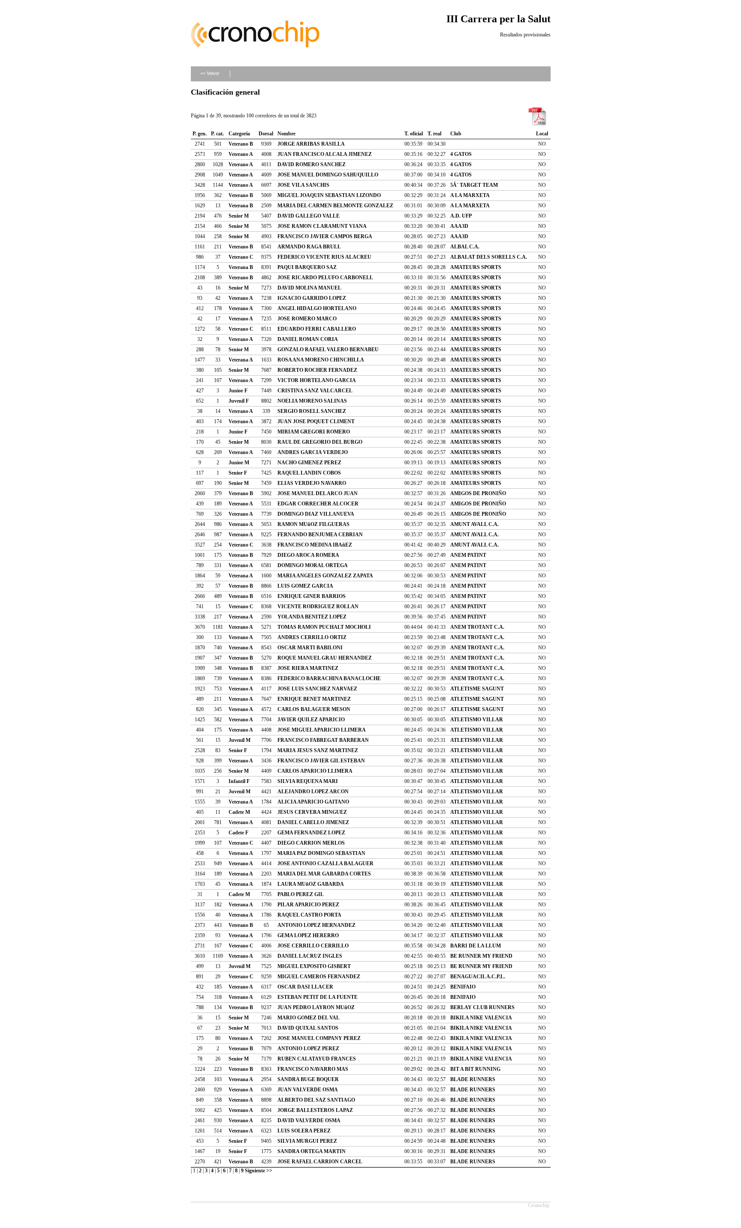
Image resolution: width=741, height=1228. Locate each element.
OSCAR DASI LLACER (305, 987)
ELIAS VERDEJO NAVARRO (311, 483)
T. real (434, 134)
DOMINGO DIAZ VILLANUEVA (315, 514)
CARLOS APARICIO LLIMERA (314, 771)
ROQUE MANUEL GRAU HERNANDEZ (324, 658)
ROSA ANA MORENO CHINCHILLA (320, 360)
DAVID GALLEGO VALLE (308, 216)
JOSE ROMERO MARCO (307, 319)
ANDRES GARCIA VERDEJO (312, 452)
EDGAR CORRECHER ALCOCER (317, 504)
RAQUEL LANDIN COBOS (309, 473)
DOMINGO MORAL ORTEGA (312, 565)
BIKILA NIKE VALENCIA (481, 1018)
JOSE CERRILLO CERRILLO (313, 946)
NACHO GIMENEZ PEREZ (309, 463)
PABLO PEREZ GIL (300, 894)
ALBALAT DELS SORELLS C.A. (488, 257)
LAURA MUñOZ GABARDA (310, 884)
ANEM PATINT (468, 555)
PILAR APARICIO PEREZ (308, 905)
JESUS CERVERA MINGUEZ (312, 812)
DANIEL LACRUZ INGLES (309, 956)
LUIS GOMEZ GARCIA (305, 586)
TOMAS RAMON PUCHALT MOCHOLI (324, 627)
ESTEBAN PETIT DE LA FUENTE (317, 997)
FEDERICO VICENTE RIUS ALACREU (324, 257)
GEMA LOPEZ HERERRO (308, 935)
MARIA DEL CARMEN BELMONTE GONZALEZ (335, 206)
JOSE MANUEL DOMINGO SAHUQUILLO (327, 175)
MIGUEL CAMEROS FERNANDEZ (318, 977)
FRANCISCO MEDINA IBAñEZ (314, 545)
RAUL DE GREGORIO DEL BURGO (319, 442)
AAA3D (459, 226)
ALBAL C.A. (464, 247)
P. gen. (200, 134)
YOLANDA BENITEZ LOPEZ (311, 617)
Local (542, 134)
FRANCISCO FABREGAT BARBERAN (323, 740)
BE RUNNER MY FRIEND (481, 956)
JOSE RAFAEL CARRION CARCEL (319, 1162)
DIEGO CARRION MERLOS (311, 843)
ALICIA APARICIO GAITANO (313, 802)
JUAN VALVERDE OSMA (307, 1090)
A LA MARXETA (470, 195)
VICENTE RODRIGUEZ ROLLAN (317, 607)
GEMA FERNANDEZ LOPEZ (311, 833)
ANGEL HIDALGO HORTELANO (316, 308)
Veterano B (241, 144)
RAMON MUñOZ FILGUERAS (313, 524)
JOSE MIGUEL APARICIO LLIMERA (321, 730)
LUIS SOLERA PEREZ (304, 1131)
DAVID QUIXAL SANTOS (307, 1028)
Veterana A (241, 360)
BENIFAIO (463, 987)
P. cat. (217, 134)
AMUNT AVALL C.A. (474, 524)
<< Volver (210, 73)
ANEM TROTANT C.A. (477, 627)
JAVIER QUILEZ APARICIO (311, 720)
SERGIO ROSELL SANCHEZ (311, 411)
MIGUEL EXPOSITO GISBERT (314, 966)
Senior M (239, 216)
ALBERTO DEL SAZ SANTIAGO (316, 1100)
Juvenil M (239, 740)
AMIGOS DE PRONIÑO (478, 493)
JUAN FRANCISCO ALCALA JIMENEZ (324, 154)
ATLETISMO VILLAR (476, 720)
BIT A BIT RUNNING (475, 1069)
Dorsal (266, 134)
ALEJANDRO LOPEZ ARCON (313, 792)
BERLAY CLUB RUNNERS (482, 1007)
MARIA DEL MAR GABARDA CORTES (324, 874)
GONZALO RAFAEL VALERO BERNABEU (328, 350)
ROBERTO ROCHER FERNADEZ (317, 370)
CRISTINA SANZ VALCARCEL (314, 391)
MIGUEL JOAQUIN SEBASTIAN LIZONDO (329, 195)
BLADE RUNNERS (472, 1079)
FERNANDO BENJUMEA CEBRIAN (320, 535)
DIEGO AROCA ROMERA (308, 555)
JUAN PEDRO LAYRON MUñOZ (316, 1007)
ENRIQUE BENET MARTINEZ (314, 699)
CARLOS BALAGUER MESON (313, 709)
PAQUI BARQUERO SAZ (307, 267)
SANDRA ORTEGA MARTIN (311, 1151)
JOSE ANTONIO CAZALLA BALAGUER (325, 863)
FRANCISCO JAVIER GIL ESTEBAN (321, 761)
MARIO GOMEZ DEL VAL (308, 1018)
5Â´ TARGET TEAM (474, 185)
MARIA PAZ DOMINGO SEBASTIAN (321, 853)
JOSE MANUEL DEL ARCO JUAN (317, 493)
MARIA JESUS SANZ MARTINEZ (317, 750)
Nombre (286, 134)
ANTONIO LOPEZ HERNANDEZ (316, 925)
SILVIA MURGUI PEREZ (307, 1141)
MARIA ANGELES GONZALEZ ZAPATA (325, 576)
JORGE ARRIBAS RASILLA (311, 144)
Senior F (238, 473)
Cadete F (238, 833)
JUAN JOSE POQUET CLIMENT (316, 421)
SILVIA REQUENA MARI (307, 781)
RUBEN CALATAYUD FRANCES (316, 1059)
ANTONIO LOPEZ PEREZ (308, 1049)
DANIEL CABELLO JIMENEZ (313, 822)
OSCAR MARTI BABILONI (310, 648)
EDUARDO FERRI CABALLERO (316, 329)
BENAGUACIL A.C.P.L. (477, 977)
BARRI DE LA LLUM (475, 946)
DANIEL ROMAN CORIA (307, 339)
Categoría (239, 134)
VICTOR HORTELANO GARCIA (316, 380)
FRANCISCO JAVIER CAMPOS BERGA (324, 236)
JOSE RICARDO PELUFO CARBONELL (325, 278)
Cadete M (239, 812)
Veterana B (241, 206)
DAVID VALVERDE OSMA (308, 1120)
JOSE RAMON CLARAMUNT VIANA (322, 226)
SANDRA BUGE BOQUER (308, 1079)
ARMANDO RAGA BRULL (309, 247)
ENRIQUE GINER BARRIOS (311, 596)
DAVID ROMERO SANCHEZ (311, 164)
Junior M (239, 463)
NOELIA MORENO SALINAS (312, 401)
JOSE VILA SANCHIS (303, 185)
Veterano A (241, 154)
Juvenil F (239, 401)
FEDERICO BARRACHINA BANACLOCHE (329, 678)
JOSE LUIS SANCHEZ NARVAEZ (317, 689)
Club (455, 134)
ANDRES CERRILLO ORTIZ (311, 637)
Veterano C (241, 257)
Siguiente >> (258, 1171)
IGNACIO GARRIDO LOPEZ (311, 298)
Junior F (238, 391)
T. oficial (413, 134)
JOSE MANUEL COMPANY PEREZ (319, 1038)
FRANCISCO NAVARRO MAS (312, 1069)
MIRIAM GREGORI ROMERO (313, 432)
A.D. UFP (461, 216)
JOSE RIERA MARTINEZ (307, 668)
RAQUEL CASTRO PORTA (309, 915)
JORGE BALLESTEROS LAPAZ (315, 1110)
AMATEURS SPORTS (475, 267)
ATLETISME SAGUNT (477, 689)
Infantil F (239, 781)
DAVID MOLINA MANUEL (309, 288)
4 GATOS (461, 154)
